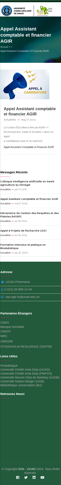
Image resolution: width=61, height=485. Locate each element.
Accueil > (5, 46)
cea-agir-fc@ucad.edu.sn (22, 297)
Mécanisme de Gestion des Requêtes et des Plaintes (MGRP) (29, 214)
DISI (21, 469)
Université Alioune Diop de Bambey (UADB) (29, 377)
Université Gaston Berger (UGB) (22, 381)
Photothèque (9, 365)
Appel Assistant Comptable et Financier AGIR (29, 147)
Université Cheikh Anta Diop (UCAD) (25, 369)
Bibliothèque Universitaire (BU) (21, 385)
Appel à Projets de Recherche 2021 (23, 230)
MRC (3, 336)
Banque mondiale (12, 327)
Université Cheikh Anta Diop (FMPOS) (26, 373)
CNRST (5, 331)
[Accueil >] (25, 9)
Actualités (10, 119)
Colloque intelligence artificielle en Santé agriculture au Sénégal (27, 183)
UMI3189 (6, 341)
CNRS (4, 322)
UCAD (31, 469)
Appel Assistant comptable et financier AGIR (29, 199)
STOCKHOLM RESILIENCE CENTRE (26, 346)
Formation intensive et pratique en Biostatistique (23, 246)
